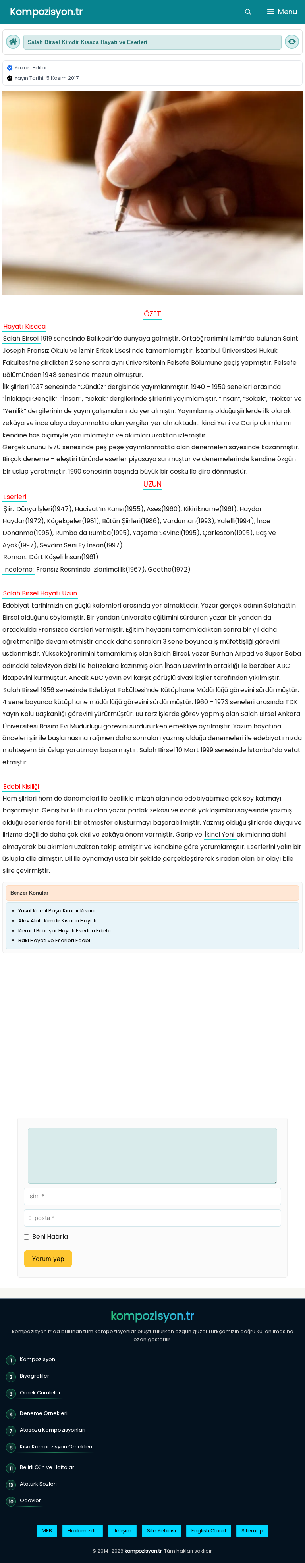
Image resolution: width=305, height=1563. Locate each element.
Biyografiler (34, 1376)
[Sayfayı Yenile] (292, 42)
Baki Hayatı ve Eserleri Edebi (54, 940)
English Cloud (208, 1530)
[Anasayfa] (13, 42)
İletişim (122, 1530)
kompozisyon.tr (152, 1316)
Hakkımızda (83, 1530)
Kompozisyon (37, 1359)
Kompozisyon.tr (46, 11)
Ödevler (30, 1500)
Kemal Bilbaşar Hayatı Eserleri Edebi (64, 930)
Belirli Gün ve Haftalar (47, 1467)
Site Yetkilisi (161, 1530)
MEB (47, 1530)
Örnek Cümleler (40, 1392)
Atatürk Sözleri (38, 1484)
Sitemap (252, 1530)
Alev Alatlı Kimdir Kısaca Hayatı (57, 920)
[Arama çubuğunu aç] (248, 12)
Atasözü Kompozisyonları (52, 1430)
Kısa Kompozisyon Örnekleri (56, 1446)
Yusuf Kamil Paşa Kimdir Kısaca (58, 910)
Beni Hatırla (50, 1236)
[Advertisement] (69, 1015)
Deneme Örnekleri (44, 1413)
